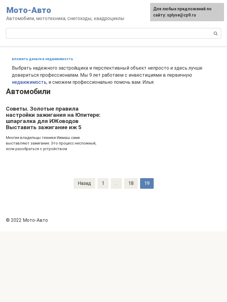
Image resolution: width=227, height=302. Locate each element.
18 (131, 183)
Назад (84, 183)
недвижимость (29, 82)
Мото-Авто (28, 10)
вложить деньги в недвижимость (42, 59)
